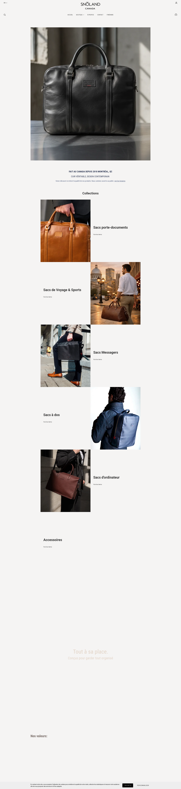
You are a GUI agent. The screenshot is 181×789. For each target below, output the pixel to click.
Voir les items (97, 234)
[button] (143, 785)
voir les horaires (119, 181)
